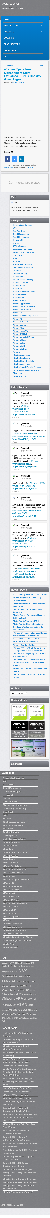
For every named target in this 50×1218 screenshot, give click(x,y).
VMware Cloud (11, 26)
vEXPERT (33, 990)
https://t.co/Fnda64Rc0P (23, 576)
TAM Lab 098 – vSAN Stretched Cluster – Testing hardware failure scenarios (19, 1101)
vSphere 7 (21, 1014)
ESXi (7, 966)
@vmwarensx (30, 571)
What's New (17, 373)
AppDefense (6, 963)
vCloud (26, 986)
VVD (3, 1021)
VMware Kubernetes (21, 322)
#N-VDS (29, 540)
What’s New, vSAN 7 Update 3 (25, 642)
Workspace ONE (19, 376)
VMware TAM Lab (20, 334)
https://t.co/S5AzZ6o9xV (29, 568)
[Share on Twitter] (14, 161)
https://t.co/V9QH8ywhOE (24, 466)
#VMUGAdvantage (32, 510)
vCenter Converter (20, 283)
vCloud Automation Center (24, 292)
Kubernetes (25, 966)
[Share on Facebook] (7, 161)
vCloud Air (17, 289)
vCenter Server (19, 285)
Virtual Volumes (19, 301)
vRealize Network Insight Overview (19, 1179)
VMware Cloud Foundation (24, 307)
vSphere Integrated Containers (26, 370)
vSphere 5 (5, 1010)
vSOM (30, 1005)
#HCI (28, 463)
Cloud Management (21, 234)
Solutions (8, 38)
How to (16, 243)
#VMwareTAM (37, 436)
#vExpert (16, 485)
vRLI (27, 998)
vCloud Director (19, 295)
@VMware (17, 571)
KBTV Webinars (19, 246)
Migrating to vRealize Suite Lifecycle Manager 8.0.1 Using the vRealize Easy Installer (20, 1185)
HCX (11, 966)
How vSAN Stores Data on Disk (26, 639)
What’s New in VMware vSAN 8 (26, 621)
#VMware (25, 405)
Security (16, 261)
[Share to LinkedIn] (21, 161)
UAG (32, 981)
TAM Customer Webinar (23, 267)
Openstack (9, 976)
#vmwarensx (18, 540)
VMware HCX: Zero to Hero (24, 645)
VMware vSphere (20, 349)
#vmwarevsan (18, 463)
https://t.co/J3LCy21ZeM (24, 439)
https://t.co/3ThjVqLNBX (24, 516)
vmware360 (8, 168)
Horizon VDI (18, 240)
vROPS (5, 1005)
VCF (19, 986)
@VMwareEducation (22, 573)
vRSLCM (12, 1005)
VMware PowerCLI (20, 331)
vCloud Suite (18, 298)
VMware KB (17, 319)
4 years (15, 518)
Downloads (10, 50)
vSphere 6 (15, 1009)
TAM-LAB (9, 981)
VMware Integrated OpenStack (25, 316)
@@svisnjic (26, 395)
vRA (19, 998)
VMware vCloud (19, 340)
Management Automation (23, 249)
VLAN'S (19, 994)
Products (8, 32)
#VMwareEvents (20, 411)
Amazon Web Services (22, 225)
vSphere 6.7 (8, 1014)
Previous (9, 66)
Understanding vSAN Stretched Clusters (30, 594)
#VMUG (41, 482)
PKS (18, 976)
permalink (29, 168)
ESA (3, 966)
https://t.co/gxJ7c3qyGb (23, 546)
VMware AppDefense (21, 304)
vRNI (33, 999)
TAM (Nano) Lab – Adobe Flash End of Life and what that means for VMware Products (29, 663)
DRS (32, 963)
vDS (27, 990)
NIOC (16, 972)
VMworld (16, 352)
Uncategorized (19, 276)
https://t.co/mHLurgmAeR (24, 488)
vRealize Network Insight (23, 361)
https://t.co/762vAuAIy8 (23, 414)
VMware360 (10, 4)
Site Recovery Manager (22, 264)
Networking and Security (23, 252)
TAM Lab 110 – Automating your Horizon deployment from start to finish (18, 1081)
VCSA (22, 990)
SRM (27, 976)
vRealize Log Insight (21, 358)
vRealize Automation (21, 355)
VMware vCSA (19, 343)
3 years (15, 417)
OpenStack (17, 255)
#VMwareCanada (21, 436)
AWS (15, 228)
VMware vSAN (19, 346)
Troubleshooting (20, 273)
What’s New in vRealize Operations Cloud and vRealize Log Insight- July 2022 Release (28, 627)
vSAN (22, 1004)
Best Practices (12, 44)
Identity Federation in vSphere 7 (18, 1192)
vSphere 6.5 (30, 1009)
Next (42, 66)
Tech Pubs (17, 270)
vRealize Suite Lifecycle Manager (27, 367)
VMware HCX (18, 313)
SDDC (15, 258)
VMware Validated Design (23, 337)
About (7, 56)
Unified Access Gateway (23, 280)
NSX (23, 970)
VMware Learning (20, 325)
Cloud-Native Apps (21, 237)
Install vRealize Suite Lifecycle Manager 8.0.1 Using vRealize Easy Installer (19, 1172)
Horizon (16, 966)
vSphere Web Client (30, 1018)
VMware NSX (18, 328)
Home (6, 19)
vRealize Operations (21, 364)
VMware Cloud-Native (22, 310)
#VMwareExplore (21, 408)
